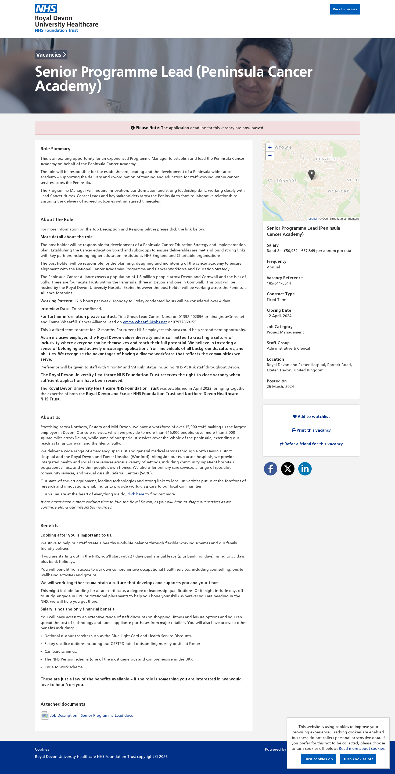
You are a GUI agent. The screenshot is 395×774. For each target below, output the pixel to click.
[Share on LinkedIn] (305, 468)
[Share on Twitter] (288, 468)
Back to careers (345, 9)
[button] (311, 174)
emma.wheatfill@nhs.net (145, 322)
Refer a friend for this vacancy (313, 444)
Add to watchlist (313, 416)
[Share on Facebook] (270, 468)
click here (136, 494)
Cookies (42, 749)
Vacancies (49, 55)
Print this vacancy (313, 430)
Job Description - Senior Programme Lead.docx (91, 715)
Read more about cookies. (362, 748)
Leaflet (312, 218)
